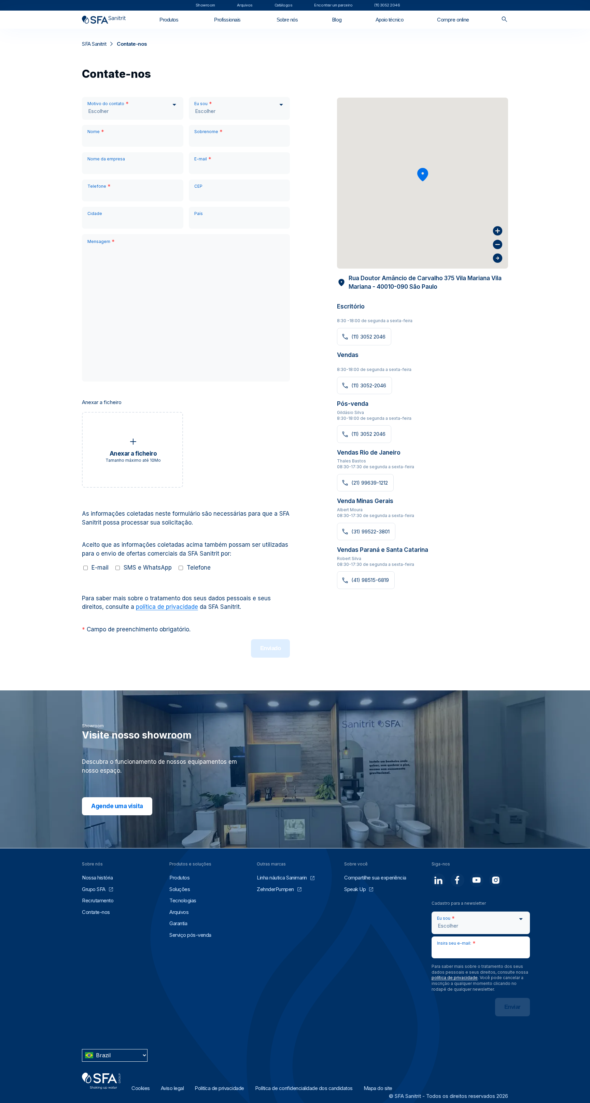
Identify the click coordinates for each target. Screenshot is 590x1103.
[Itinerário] (498, 258)
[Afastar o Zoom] (498, 231)
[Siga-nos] (438, 880)
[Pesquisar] (504, 20)
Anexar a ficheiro (102, 402)
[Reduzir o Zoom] (498, 244)
